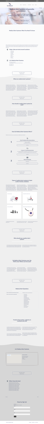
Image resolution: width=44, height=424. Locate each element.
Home (21, 4)
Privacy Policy (33, 422)
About (33, 4)
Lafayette (12, 53)
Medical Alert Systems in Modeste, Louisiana (14, 385)
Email (15, 409)
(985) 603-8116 (7, 1)
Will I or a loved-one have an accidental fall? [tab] (12, 294)
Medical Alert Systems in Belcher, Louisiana (14, 390)
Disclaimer (30, 422)
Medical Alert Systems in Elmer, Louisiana (13, 382)
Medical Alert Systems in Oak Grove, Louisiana (14, 387)
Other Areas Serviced (14, 381)
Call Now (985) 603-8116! (22, 20)
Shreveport (12, 52)
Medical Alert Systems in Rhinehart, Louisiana (14, 388)
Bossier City (12, 56)
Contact (36, 4)
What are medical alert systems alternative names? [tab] (13, 292)
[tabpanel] (30, 300)
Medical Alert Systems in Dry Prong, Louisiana (14, 383)
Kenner (12, 55)
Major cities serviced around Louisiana (19, 49)
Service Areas (24, 4)
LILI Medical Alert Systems (22, 349)
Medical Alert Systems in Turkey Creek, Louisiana (14, 384)
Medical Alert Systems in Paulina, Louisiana (14, 389)
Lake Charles (12, 54)
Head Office (25, 354)
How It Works (29, 4)
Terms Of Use (36, 422)
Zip (14, 412)
